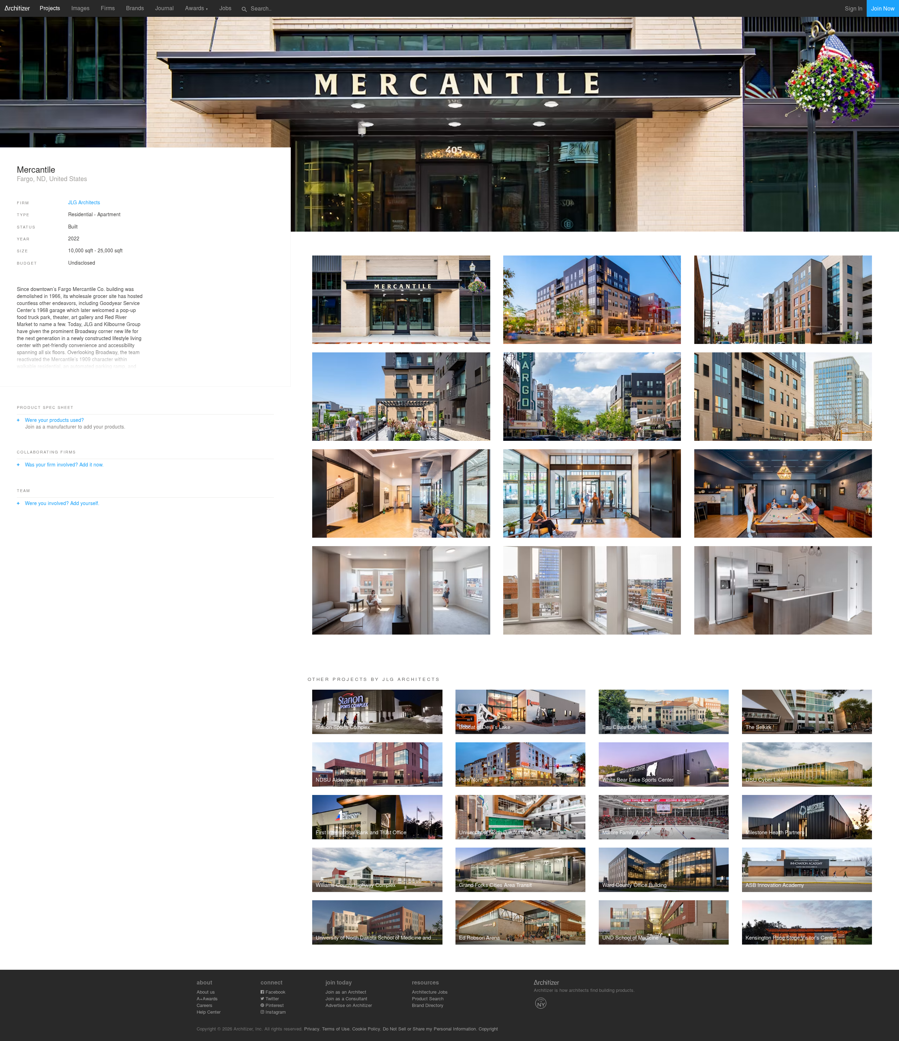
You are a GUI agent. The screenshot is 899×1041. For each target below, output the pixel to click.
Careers (204, 1005)
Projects (50, 8)
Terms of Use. (336, 1028)
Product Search (428, 998)
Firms (108, 8)
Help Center (209, 1011)
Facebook (275, 991)
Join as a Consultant (346, 998)
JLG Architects (84, 202)
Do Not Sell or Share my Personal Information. (430, 1028)
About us (206, 991)
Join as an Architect (346, 991)
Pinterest (274, 1005)
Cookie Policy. (366, 1028)
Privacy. (312, 1028)
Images (80, 8)
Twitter (271, 998)
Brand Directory (428, 1005)
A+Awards (207, 998)
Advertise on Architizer (349, 1005)
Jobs (225, 8)
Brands (135, 8)
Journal (164, 8)
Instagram (275, 1011)
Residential (80, 214)
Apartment (108, 214)
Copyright (488, 1028)
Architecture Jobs (430, 991)
